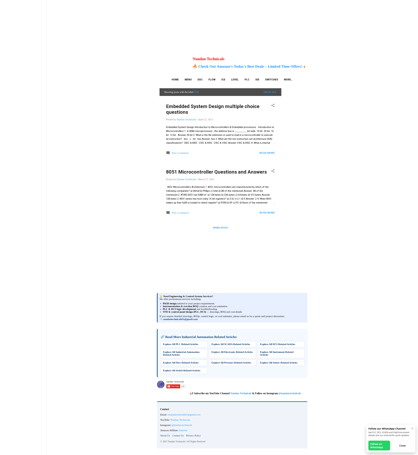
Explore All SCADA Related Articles (230, 344)
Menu (188, 79)
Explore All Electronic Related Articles (232, 352)
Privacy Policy (193, 435)
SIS (257, 79)
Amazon (183, 430)
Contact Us (178, 435)
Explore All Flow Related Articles (181, 362)
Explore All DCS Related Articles (277, 344)
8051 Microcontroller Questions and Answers (216, 172)
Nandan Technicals (228, 393)
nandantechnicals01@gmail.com (180, 319)
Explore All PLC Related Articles (180, 344)
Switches (271, 79)
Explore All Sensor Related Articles (278, 362)
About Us (165, 435)
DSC (200, 79)
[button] (273, 106)
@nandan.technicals (277, 393)
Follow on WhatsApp (376, 445)
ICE (223, 79)
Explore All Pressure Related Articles (231, 362)
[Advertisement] (98, 23)
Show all (270, 92)
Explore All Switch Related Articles (181, 370)
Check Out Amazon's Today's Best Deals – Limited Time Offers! (214, 66)
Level (235, 79)
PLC (247, 79)
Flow (212, 79)
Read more (267, 153)
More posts (220, 228)
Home (175, 79)
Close (402, 445)
